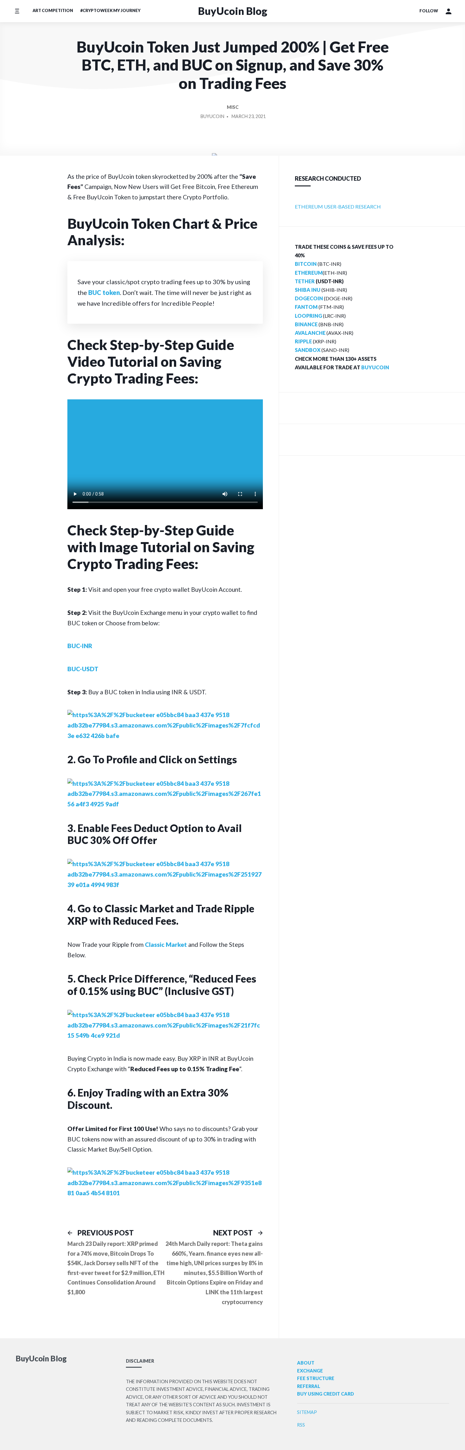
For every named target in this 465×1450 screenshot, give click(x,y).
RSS (301, 1425)
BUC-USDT (82, 668)
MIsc (233, 107)
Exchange (310, 1370)
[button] (448, 11)
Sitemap (307, 1412)
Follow (428, 10)
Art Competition (53, 10)
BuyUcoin (212, 116)
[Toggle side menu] (17, 11)
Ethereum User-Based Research (338, 206)
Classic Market (166, 944)
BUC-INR (79, 645)
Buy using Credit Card (325, 1394)
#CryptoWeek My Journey (110, 10)
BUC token (104, 292)
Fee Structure (315, 1378)
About (305, 1363)
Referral (308, 1386)
